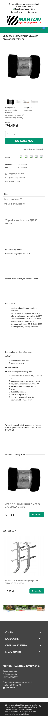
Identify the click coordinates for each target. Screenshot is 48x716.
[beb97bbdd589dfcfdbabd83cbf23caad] (26, 102)
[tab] (24, 194)
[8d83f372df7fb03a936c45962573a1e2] (10, 102)
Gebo (7, 167)
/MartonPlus (29, 9)
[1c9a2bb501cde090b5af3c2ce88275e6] (18, 102)
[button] (6, 29)
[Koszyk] (42, 30)
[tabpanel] (24, 328)
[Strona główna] (24, 20)
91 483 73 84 (27, 6)
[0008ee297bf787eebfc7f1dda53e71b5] (34, 102)
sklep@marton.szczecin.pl (27, 4)
